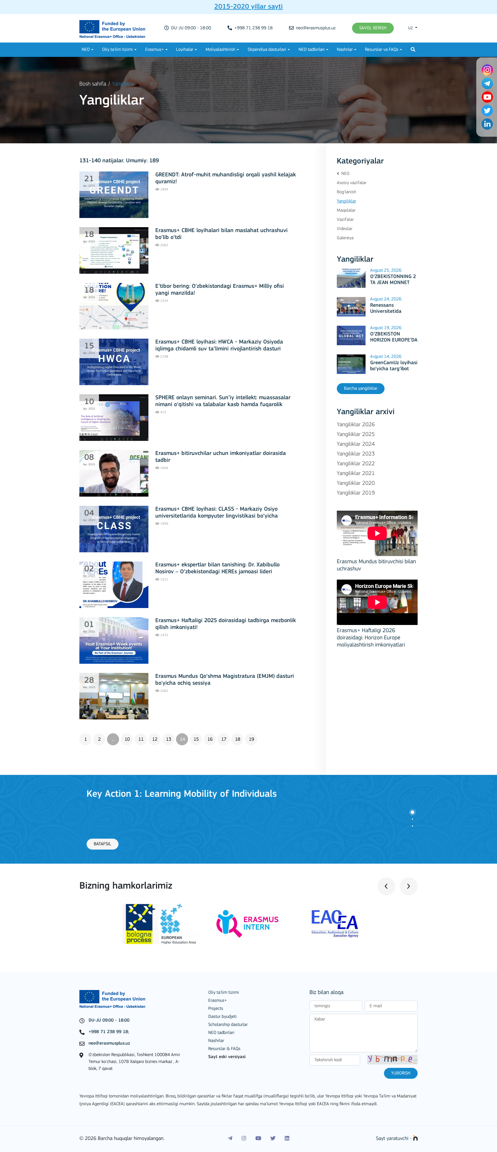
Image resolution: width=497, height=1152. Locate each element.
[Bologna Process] (162, 924)
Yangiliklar (346, 201)
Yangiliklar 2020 (356, 483)
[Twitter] (273, 1138)
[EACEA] (335, 924)
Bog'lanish (346, 192)
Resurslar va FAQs (381, 49)
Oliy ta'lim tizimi (117, 49)
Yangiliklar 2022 (356, 464)
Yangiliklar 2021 (356, 473)
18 (237, 739)
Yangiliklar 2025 (356, 434)
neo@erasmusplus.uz (315, 28)
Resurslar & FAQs (224, 1049)
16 (210, 739)
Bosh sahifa (92, 84)
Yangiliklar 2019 (356, 493)
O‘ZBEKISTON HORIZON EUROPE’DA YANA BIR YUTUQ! (393, 340)
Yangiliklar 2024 (356, 444)
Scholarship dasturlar (228, 1024)
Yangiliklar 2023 (356, 454)
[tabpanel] (248, 819)
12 (154, 739)
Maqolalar (346, 210)
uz (411, 28)
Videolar (344, 229)
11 (141, 739)
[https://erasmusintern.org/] (248, 924)
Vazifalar (345, 219)
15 (196, 739)
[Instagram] (244, 1138)
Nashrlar (345, 49)
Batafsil (102, 844)
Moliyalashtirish (220, 49)
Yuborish (400, 1073)
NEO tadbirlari (312, 49)
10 (127, 739)
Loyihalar (184, 49)
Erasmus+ (154, 49)
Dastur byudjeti (222, 1016)
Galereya (345, 238)
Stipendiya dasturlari (267, 49)
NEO (86, 49)
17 (223, 739)
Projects (215, 1008)
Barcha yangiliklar (360, 388)
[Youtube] (258, 1138)
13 (168, 739)
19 (251, 739)
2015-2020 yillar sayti (248, 6)
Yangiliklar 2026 (356, 425)
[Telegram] (230, 1138)
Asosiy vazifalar (351, 183)
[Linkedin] (287, 1138)
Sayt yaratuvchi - (394, 1138)
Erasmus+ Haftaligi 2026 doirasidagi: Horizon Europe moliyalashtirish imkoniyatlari (371, 638)
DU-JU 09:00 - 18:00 (190, 28)
